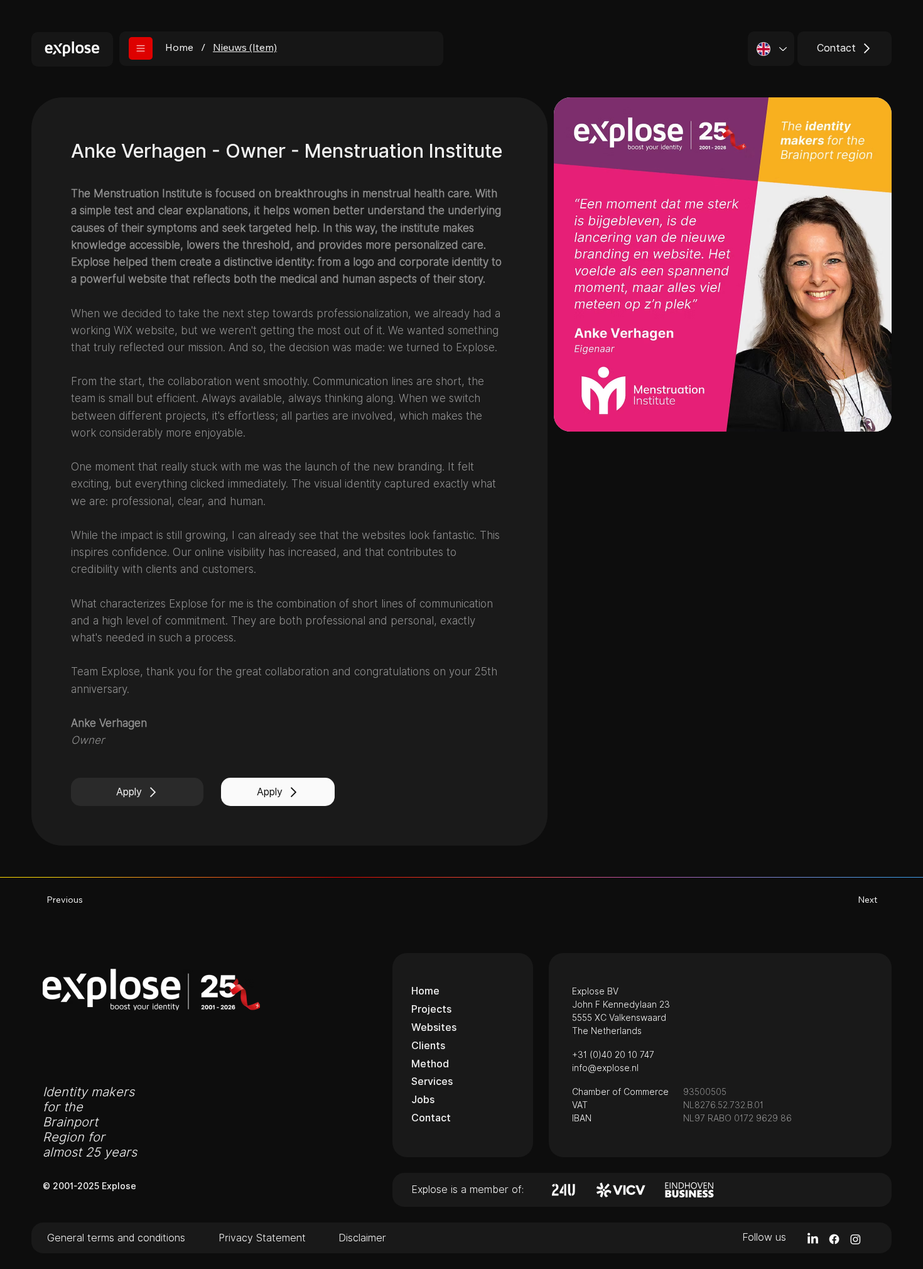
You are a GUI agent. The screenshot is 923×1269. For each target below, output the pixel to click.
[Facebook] (834, 1239)
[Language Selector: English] (771, 48)
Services (432, 1081)
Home (425, 991)
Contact (431, 1118)
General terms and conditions (116, 1238)
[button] (141, 48)
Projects (431, 1009)
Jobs (423, 1100)
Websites (433, 1027)
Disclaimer (362, 1238)
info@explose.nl (605, 1068)
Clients (428, 1046)
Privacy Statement (262, 1238)
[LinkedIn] (812, 1239)
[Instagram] (855, 1239)
